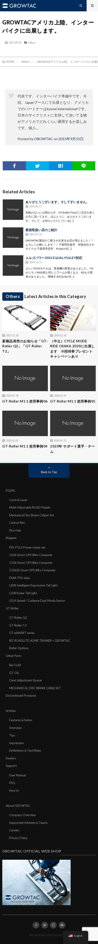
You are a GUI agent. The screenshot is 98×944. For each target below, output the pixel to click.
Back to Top (49, 472)
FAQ (12, 783)
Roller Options (18, 648)
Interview (15, 728)
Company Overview (22, 815)
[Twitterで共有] (37, 165)
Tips (12, 735)
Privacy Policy (18, 838)
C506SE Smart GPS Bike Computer (32, 570)
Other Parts (13, 656)
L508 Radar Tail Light (23, 593)
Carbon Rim (17, 522)
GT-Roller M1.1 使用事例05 (72, 401)
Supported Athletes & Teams (28, 823)
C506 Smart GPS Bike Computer (30, 562)
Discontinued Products (21, 695)
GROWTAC (43, 139)
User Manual (17, 775)
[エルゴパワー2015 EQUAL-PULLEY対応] (13, 265)
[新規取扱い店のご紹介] (13, 237)
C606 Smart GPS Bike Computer (30, 555)
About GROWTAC (18, 805)
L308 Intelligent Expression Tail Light (33, 585)
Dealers (11, 758)
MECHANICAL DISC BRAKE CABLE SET (35, 688)
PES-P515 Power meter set (27, 547)
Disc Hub (15, 530)
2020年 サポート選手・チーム (72, 448)
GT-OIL (14, 673)
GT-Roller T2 (18, 625)
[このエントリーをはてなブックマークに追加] (60, 165)
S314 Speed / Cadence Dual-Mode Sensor (37, 600)
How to (14, 790)
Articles (11, 711)
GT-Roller (12, 608)
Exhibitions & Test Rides (25, 750)
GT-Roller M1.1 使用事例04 (25, 446)
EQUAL (10, 490)
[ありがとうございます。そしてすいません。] (13, 209)
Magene (11, 538)
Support (11, 766)
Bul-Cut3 (15, 665)
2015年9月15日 (71, 139)
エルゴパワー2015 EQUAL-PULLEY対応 (54, 258)
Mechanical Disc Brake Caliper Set (31, 515)
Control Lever (18, 500)
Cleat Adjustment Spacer (25, 680)
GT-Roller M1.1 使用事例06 (25, 401)
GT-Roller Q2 (18, 617)
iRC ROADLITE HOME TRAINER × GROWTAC (39, 640)
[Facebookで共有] (14, 165)
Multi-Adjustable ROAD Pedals (29, 507)
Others (31, 42)
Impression (16, 743)
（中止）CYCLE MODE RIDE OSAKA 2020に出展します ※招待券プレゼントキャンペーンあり (72, 348)
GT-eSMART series (22, 633)
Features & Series (20, 720)
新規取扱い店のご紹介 (41, 230)
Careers (14, 830)
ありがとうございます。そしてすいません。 (57, 202)
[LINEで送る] (83, 165)
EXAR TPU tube (19, 578)
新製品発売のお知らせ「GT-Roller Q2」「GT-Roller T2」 (25, 346)
